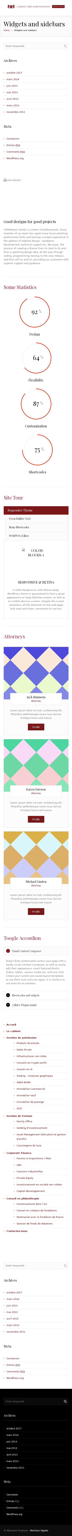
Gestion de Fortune (19, 1116)
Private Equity (25, 1178)
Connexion (12, 138)
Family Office (24, 1121)
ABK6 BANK (24, 1082)
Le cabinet (13, 1031)
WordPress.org (15, 158)
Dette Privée (24, 1049)
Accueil (11, 1024)
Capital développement (31, 1191)
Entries (13, 145)
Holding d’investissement (32, 1128)
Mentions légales (39, 1530)
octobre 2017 (14, 72)
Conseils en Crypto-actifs (32, 1062)
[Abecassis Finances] (36, 7)
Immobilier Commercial (31, 1089)
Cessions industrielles (30, 1171)
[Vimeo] (50, 669)
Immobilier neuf (26, 1095)
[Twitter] (22, 669)
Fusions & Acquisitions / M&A (34, 1158)
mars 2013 (12, 105)
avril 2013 (12, 99)
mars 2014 (12, 79)
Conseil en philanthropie (22, 1198)
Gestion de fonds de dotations (35, 1223)
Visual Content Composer (27, 951)
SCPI (19, 1108)
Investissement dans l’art (32, 1204)
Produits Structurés (28, 1043)
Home (7, 30)
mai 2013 (12, 92)
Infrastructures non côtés (32, 1056)
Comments (15, 151)
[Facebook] (36, 669)
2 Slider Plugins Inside (24, 1005)
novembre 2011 (15, 112)
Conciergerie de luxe (29, 1145)
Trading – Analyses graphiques (35, 1075)
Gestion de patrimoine (21, 1037)
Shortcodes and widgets (25, 995)
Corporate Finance (18, 1153)
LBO (19, 1165)
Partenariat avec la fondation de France (40, 1217)
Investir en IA (24, 1069)
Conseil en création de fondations (37, 1210)
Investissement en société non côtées (39, 1184)
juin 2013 (12, 85)
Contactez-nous (17, 1231)
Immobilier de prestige (30, 1102)
